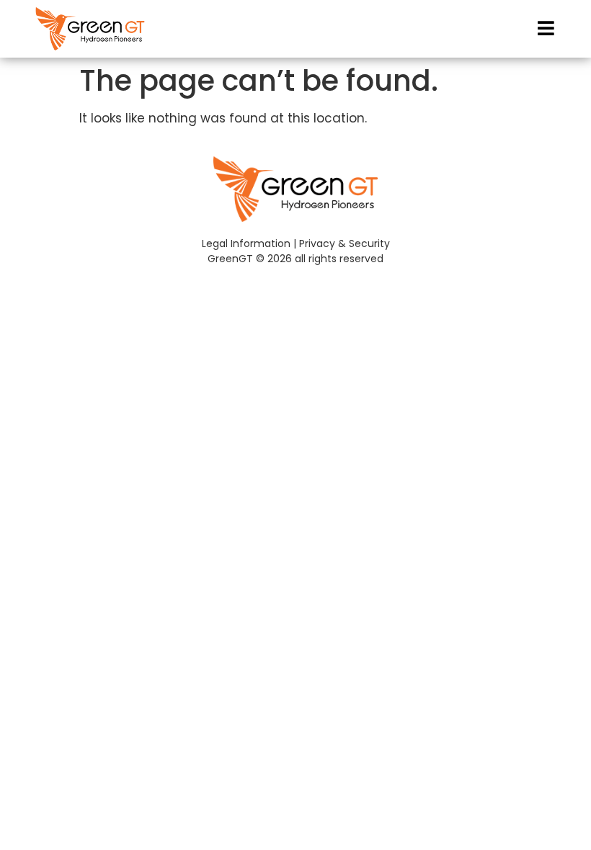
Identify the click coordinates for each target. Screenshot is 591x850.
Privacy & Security (344, 243)
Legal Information (246, 243)
